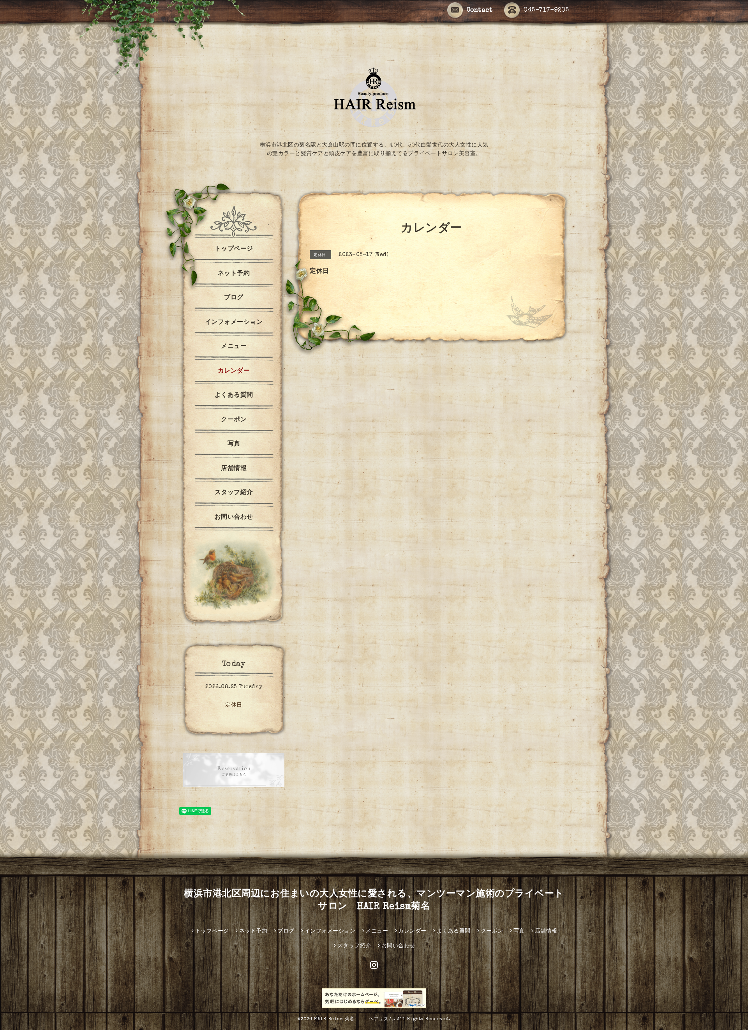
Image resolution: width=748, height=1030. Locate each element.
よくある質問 (234, 395)
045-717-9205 (546, 10)
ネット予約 (234, 274)
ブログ (233, 298)
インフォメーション (234, 323)
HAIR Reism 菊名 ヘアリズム (353, 1019)
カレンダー (234, 371)
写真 (234, 444)
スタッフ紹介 (234, 493)
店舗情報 (234, 469)
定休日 (233, 705)
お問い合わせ (234, 517)
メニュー (234, 347)
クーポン (234, 420)
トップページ (234, 249)
